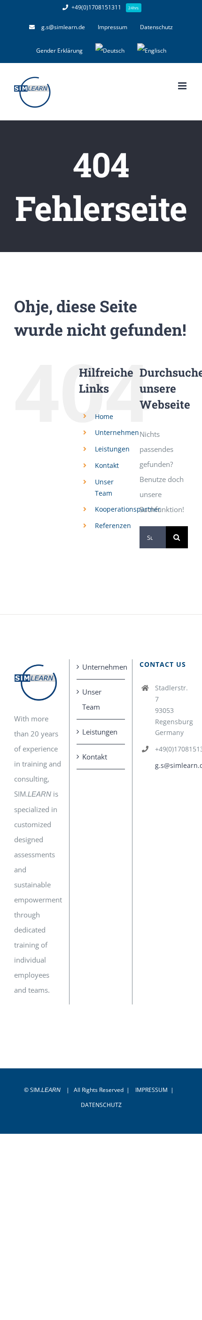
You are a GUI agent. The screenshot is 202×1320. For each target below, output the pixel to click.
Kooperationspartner (128, 509)
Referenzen (113, 525)
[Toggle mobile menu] (183, 86)
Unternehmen (117, 432)
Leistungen (112, 448)
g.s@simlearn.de (171, 765)
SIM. (45, 1090)
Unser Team (91, 699)
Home (104, 416)
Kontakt (107, 465)
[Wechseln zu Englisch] (151, 51)
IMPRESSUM (151, 1090)
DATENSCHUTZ (101, 1105)
